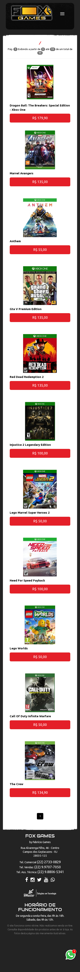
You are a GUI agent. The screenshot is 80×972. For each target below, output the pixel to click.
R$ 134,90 (40, 792)
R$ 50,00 (40, 521)
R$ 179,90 (40, 118)
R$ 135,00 (40, 182)
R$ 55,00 (40, 249)
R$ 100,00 (40, 453)
